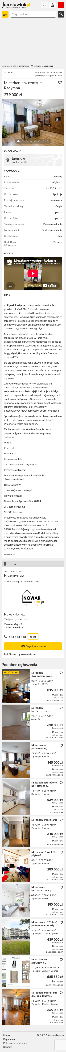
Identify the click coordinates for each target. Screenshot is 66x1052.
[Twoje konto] (52, 5)
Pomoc (7, 1035)
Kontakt (7, 1046)
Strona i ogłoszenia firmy (22, 654)
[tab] (18, 141)
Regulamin (9, 1039)
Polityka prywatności (15, 1042)
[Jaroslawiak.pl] (16, 5)
